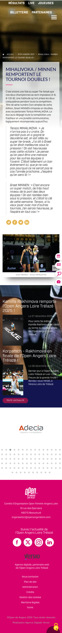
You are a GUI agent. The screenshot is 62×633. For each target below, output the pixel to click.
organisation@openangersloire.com (31, 517)
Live (31, 3)
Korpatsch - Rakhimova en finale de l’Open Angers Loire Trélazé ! (29, 356)
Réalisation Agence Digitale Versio (31, 622)
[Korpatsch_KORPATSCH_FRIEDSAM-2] (13, 379)
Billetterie (19, 12)
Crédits (30, 592)
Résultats (16, 3)
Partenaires (42, 12)
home (30, 607)
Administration (30, 587)
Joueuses (46, 3)
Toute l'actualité (15, 400)
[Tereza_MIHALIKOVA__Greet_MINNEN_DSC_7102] (31, 253)
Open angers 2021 (26, 54)
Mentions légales (30, 602)
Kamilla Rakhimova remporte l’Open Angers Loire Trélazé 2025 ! (29, 306)
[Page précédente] (3, 54)
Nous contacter (30, 576)
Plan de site (30, 582)
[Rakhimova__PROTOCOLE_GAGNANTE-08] (13, 330)
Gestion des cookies (30, 597)
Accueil (10, 54)
